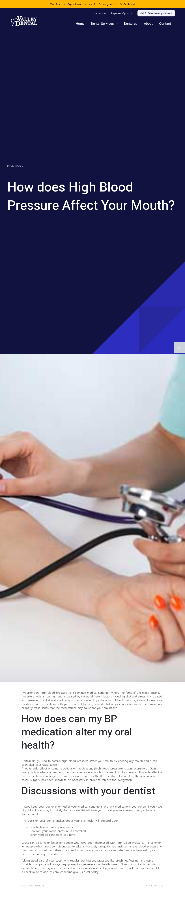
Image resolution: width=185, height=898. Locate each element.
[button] (156, 13)
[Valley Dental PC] (24, 21)
